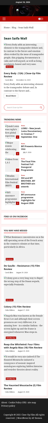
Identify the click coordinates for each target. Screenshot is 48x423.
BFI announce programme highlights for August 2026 (12, 198)
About (4, 402)
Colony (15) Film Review (17, 306)
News (23, 125)
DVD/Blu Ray (11, 338)
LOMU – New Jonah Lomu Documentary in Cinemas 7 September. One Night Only (12, 132)
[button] (4, 19)
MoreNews (22, 418)
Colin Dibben (10, 310)
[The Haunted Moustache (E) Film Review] (24, 368)
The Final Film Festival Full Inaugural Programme (12, 165)
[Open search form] (46, 18)
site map (32, 402)
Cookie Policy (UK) (17, 402)
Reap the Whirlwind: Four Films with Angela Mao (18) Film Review (23, 346)
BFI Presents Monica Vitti (12, 148)
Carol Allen (9, 80)
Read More (12, 96)
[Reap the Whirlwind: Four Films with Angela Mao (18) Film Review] (24, 327)
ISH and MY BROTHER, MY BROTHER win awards (12, 181)
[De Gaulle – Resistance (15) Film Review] (24, 249)
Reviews (10, 67)
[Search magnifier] (41, 107)
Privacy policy (8, 405)
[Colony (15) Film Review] (24, 289)
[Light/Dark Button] (40, 19)
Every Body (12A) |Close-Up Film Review (24, 56)
